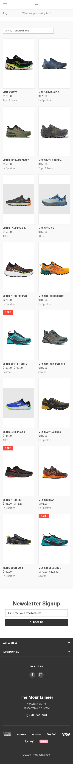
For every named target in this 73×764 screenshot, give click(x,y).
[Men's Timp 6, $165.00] (54, 199)
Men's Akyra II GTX (49, 432)
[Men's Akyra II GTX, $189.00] (54, 403)
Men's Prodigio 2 (48, 92)
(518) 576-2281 (38, 715)
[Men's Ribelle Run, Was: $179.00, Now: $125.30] (54, 539)
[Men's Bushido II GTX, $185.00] (54, 267)
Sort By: (9, 30)
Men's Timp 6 (46, 228)
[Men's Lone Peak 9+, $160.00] (18, 199)
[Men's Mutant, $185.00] (54, 471)
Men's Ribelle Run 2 (15, 364)
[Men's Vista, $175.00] (18, 63)
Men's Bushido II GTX (51, 296)
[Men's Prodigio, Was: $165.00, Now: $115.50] (18, 471)
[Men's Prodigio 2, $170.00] (54, 63)
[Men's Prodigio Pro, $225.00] (18, 267)
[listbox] (32, 30)
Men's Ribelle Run (49, 567)
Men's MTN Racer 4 (50, 160)
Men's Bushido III (13, 567)
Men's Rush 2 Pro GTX (51, 364)
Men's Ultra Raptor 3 (16, 160)
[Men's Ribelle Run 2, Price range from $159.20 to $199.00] (18, 335)
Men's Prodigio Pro (15, 296)
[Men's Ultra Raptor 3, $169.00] (18, 131)
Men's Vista (10, 92)
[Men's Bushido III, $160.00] (18, 539)
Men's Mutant (47, 500)
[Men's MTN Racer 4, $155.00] (54, 131)
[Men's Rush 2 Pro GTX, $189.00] (54, 335)
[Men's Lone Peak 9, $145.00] (18, 403)
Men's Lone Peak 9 (14, 432)
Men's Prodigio (12, 500)
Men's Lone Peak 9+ (14, 228)
